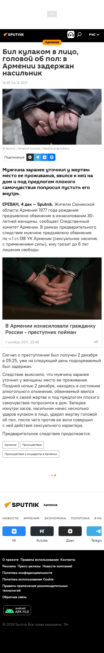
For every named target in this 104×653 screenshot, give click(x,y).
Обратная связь (14, 597)
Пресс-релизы (29, 566)
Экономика (55, 518)
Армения (10, 444)
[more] (96, 342)
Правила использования (40, 559)
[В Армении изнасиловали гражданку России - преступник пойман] (52, 288)
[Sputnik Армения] (14, 36)
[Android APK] (17, 610)
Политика (80, 518)
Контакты (67, 559)
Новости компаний (57, 566)
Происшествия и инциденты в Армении (31, 454)
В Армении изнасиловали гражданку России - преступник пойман (50, 328)
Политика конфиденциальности (27, 572)
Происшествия (32, 444)
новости (10, 518)
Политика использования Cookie (28, 579)
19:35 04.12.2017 (15, 83)
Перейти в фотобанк (55, 148)
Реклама (9, 566)
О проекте (10, 559)
